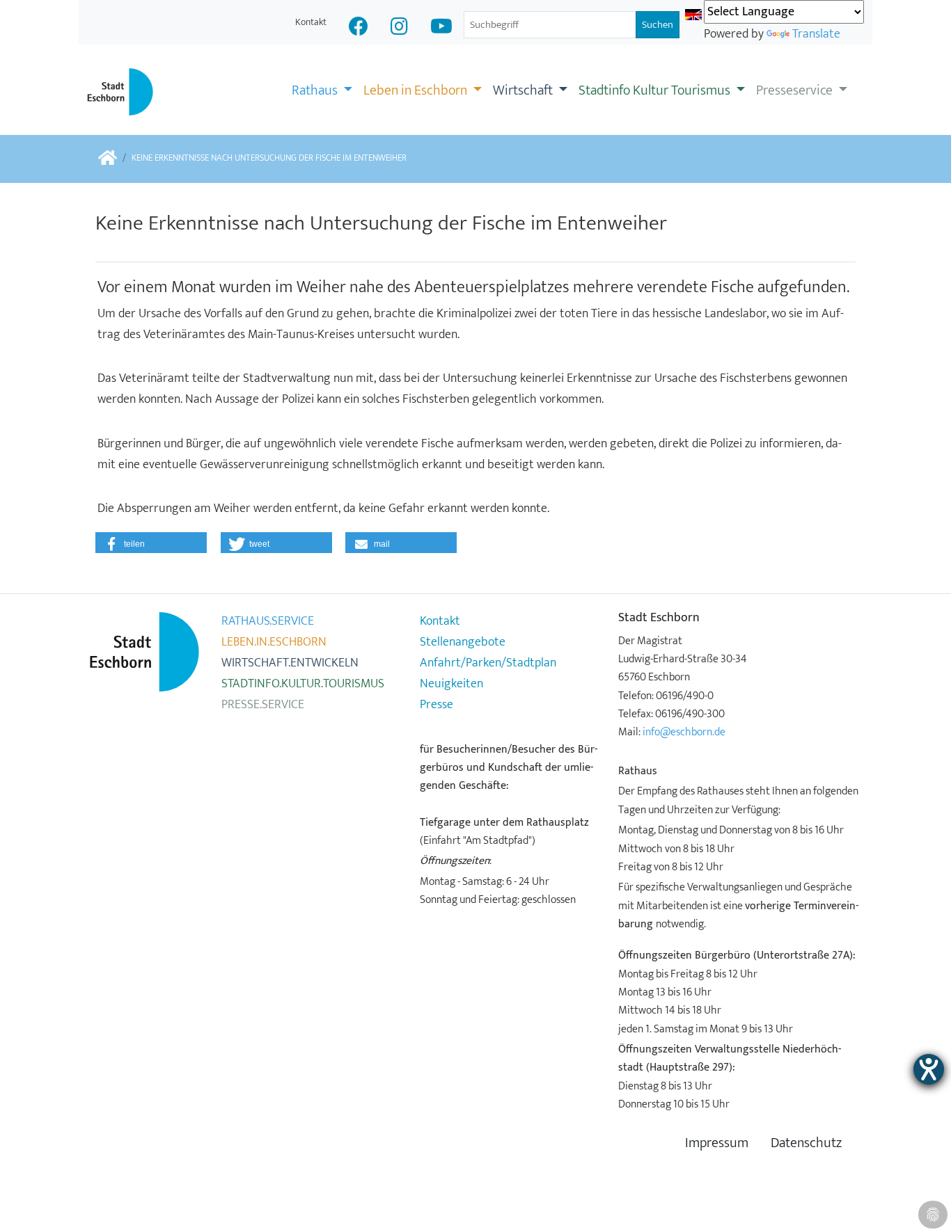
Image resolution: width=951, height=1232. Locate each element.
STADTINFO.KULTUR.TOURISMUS (302, 683)
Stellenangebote (462, 642)
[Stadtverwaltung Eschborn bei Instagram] (399, 28)
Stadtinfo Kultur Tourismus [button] (656, 90)
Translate (816, 34)
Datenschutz (806, 1143)
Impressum (716, 1143)
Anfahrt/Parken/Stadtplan (488, 663)
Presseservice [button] (795, 90)
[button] (151, 542)
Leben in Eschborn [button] (416, 90)
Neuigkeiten (451, 683)
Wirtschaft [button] (524, 90)
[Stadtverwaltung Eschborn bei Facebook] (358, 28)
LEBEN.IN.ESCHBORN (274, 642)
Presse (436, 704)
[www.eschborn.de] (107, 159)
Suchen (657, 24)
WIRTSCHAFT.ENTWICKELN (290, 663)
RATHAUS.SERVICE (267, 621)
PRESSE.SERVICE (262, 704)
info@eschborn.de (684, 732)
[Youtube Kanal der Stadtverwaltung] (441, 28)
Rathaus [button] (316, 90)
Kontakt (311, 22)
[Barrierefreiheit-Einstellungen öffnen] (928, 1069)
